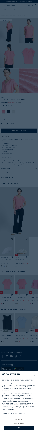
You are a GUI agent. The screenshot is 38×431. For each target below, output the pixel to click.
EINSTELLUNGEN (19, 423)
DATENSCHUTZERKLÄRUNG (9, 413)
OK (19, 427)
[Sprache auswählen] (34, 374)
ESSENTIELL (19, 419)
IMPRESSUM (22, 413)
